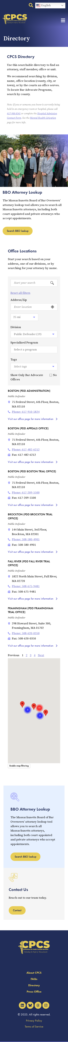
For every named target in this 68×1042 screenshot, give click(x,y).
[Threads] (38, 1005)
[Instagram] (45, 1005)
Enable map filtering (19, 765)
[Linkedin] (22, 1005)
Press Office (34, 991)
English (45, 5)
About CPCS (34, 972)
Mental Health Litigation (43, 118)
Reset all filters (20, 293)
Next (41, 655)
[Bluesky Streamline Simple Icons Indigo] (30, 1005)
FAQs (34, 979)
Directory (34, 985)
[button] (45, 713)
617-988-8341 (14, 113)
